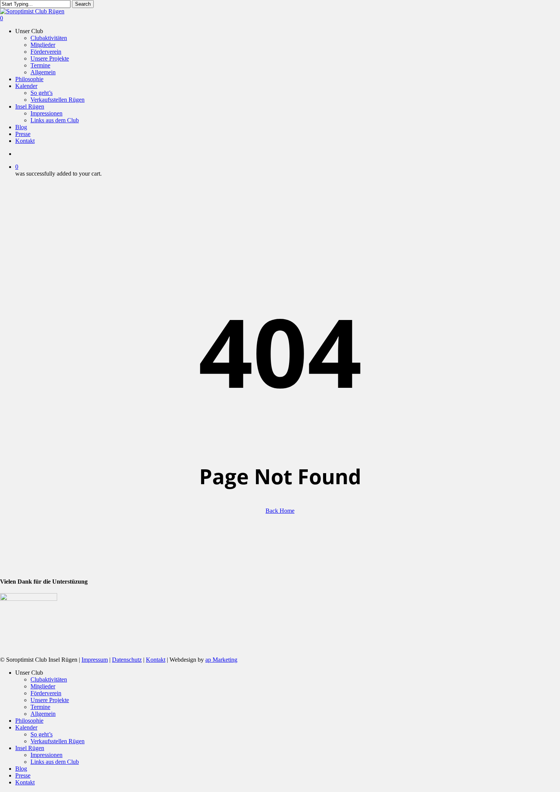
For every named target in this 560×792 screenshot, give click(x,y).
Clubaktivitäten (48, 679)
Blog (21, 768)
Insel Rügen (29, 748)
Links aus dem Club (54, 761)
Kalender (26, 727)
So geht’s (41, 734)
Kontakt (155, 659)
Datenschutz (127, 659)
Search (83, 4)
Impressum (95, 659)
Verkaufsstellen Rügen (57, 741)
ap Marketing (221, 659)
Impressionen (46, 755)
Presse (22, 775)
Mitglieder (42, 686)
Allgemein (43, 713)
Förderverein (45, 693)
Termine (40, 707)
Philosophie (29, 720)
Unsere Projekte (49, 700)
